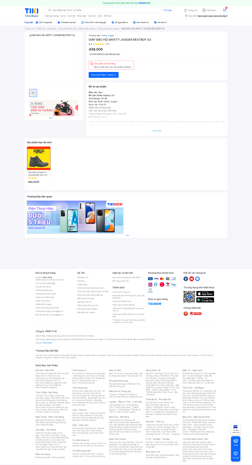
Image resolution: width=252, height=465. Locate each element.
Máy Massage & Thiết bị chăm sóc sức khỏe (52, 438)
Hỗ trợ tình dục (57, 447)
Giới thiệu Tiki (83, 277)
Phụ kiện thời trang (118, 380)
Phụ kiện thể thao (199, 395)
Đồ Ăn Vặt (118, 449)
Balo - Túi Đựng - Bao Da (198, 427)
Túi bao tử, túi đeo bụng (95, 456)
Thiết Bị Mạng (123, 409)
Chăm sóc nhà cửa (51, 412)
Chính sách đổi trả (43, 301)
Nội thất (121, 425)
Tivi (188, 380)
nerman (158, 355)
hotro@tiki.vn (57, 311)
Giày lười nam (78, 428)
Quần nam (88, 391)
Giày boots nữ (82, 418)
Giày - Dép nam (80, 425)
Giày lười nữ (94, 418)
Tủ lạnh (191, 376)
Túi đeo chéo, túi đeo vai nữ (84, 443)
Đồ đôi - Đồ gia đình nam (91, 398)
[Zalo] (197, 278)
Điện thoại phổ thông (49, 422)
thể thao (108, 16)
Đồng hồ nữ (123, 394)
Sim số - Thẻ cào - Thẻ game (167, 434)
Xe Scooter (168, 444)
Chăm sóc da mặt (43, 433)
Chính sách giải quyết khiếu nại (90, 295)
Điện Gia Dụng (43, 454)
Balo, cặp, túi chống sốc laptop (126, 374)
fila (67, 357)
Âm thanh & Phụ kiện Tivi (193, 373)
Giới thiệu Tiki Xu (84, 302)
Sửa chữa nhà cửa (121, 422)
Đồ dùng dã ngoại (199, 393)
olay (189, 355)
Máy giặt (191, 378)
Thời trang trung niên (86, 383)
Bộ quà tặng (121, 454)
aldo (129, 355)
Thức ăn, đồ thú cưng (49, 409)
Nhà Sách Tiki (153, 452)
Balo (111, 373)
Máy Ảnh (204, 434)
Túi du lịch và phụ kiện (123, 373)
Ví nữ (99, 443)
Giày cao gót (77, 413)
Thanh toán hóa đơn (154, 425)
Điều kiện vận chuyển (86, 312)
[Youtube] (191, 278)
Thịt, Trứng (48, 395)
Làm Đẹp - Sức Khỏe (46, 429)
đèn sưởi (195, 442)
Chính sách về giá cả (121, 292)
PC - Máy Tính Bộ (120, 412)
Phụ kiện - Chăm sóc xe (156, 442)
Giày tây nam (90, 428)
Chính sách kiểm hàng (45, 297)
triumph (135, 355)
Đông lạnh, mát (53, 400)
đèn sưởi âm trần (195, 458)
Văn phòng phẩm (167, 455)
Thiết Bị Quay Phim (197, 432)
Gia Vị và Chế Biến (121, 447)
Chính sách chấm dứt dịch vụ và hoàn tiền (128, 315)
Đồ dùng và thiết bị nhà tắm (126, 427)
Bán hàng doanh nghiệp (87, 309)
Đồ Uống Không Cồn (124, 451)
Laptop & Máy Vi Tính (165, 387)
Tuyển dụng (82, 284)
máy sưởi (186, 442)
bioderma (102, 355)
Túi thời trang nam (81, 450)
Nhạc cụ (128, 432)
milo (114, 355)
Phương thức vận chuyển (46, 294)
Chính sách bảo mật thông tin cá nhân (93, 291)
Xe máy (153, 444)
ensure (87, 355)
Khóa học (168, 425)
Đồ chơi (61, 373)
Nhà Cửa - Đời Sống (119, 417)
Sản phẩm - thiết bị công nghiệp (162, 388)
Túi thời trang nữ (80, 440)
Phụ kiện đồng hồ (121, 397)
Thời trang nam (80, 387)
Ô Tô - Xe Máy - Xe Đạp (158, 439)
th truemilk (65, 355)
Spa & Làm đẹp (163, 427)
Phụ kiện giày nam (85, 433)
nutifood (143, 355)
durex (94, 355)
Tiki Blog (81, 281)
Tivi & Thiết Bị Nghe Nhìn (160, 391)
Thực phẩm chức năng (49, 435)
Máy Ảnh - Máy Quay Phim (196, 417)
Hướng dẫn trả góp (43, 304)
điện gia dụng (52, 16)
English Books (160, 457)
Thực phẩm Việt (57, 398)
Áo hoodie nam (83, 395)
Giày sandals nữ (86, 415)
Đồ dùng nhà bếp (43, 457)
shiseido (39, 357)
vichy (62, 357)
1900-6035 (47, 277)
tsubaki (73, 357)
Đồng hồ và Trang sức (120, 391)
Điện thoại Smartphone (45, 420)
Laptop (133, 412)
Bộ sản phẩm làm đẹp (51, 448)
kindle (151, 355)
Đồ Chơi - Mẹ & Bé (45, 370)
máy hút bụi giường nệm (198, 452)
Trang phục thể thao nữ (192, 391)
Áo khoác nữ (92, 376)
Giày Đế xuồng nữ (88, 420)
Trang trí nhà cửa (116, 420)
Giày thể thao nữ (203, 407)
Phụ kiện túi (99, 446)
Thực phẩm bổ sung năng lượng (199, 408)
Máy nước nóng (198, 380)
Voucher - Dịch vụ (155, 421)
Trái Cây (39, 395)
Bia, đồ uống (45, 405)
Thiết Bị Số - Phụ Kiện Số (158, 399)
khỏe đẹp (81, 16)
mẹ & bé (71, 16)
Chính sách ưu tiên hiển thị (123, 305)
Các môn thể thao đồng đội (199, 402)
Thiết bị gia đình (58, 457)
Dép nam (85, 430)
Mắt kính (132, 384)
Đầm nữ (82, 373)
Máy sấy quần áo (195, 383)
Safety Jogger (107, 35)
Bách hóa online (158, 385)
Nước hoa (45, 447)
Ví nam (75, 454)
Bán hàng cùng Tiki (121, 281)
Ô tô (160, 444)
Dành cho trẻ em (48, 407)
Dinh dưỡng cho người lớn (51, 383)
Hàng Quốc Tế (153, 370)
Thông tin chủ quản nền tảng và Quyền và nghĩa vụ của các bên (129, 321)
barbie (73, 355)
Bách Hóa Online (117, 439)
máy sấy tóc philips (200, 444)
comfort (203, 355)
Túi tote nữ (87, 446)
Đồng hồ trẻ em (136, 397)
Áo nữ (74, 373)
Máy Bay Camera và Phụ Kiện (198, 433)
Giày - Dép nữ (79, 410)
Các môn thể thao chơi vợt (199, 403)
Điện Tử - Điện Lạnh (193, 370)
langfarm (48, 357)
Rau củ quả (44, 398)
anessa (174, 355)
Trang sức (113, 394)
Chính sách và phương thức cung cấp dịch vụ (128, 309)
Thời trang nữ (79, 370)
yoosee (182, 355)
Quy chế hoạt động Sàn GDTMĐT (127, 277)
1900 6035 (47, 343)
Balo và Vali (115, 370)
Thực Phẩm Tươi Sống (47, 392)
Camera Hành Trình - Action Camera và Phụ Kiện (199, 424)
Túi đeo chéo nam (87, 454)
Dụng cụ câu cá (194, 400)
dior (45, 355)
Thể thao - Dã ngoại (157, 378)
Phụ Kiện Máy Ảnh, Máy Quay (195, 420)
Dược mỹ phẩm (58, 449)
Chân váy (90, 378)
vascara (39, 355)
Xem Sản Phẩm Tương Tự (103, 75)
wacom (166, 355)
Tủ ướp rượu (209, 383)
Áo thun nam (77, 391)
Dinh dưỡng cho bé (49, 380)
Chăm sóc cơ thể (48, 437)
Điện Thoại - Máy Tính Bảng (50, 417)
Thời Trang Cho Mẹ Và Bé (46, 373)
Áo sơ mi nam (88, 393)
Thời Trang (168, 373)
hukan (56, 357)
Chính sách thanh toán (122, 301)
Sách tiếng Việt (152, 455)
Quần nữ (89, 373)
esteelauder (54, 355)
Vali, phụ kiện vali (135, 376)
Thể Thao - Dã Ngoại (193, 387)
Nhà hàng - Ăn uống (159, 429)
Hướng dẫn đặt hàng (44, 290)
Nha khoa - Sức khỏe (161, 432)
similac (195, 355)
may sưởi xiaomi (195, 449)
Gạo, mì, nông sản (49, 402)
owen (80, 355)
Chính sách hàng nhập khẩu (47, 308)
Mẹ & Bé (161, 383)
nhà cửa (92, 16)
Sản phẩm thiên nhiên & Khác (50, 441)
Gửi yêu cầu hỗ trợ (43, 287)
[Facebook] (185, 278)
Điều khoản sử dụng (85, 298)
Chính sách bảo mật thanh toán (90, 288)
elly (109, 355)
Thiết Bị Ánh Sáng (199, 422)
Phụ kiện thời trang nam (124, 385)
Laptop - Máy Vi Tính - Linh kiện (125, 401)
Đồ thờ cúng (119, 432)
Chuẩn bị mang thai (49, 387)
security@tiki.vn (56, 315)
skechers (121, 355)
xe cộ (63, 16)
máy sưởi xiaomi (201, 451)
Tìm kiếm (167, 10)
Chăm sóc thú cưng (117, 442)
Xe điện (170, 442)
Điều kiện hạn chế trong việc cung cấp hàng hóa (129, 296)
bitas (210, 355)
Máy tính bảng (47, 425)
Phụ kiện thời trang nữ (118, 384)
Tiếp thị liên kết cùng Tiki (87, 305)
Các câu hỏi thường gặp (45, 283)
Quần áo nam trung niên (87, 402)
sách (100, 16)
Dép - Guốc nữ (91, 413)
